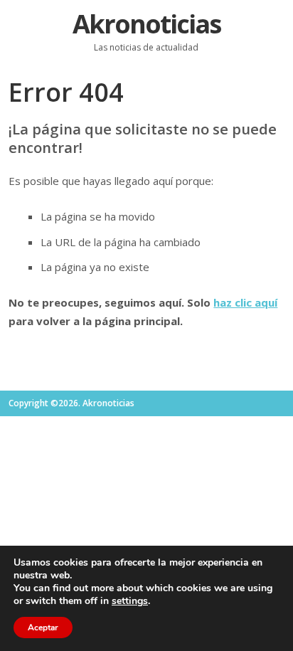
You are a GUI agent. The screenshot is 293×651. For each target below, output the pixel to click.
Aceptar (43, 627)
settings (130, 601)
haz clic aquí (245, 302)
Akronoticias (146, 23)
